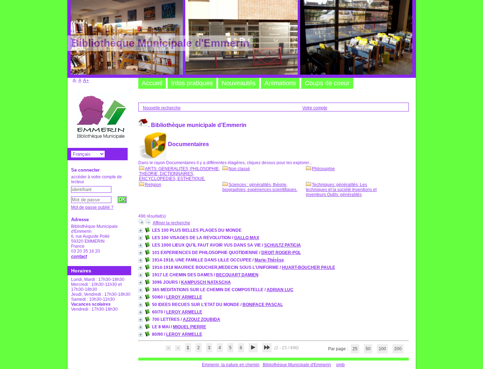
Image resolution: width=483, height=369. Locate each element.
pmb (340, 364)
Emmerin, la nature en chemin (231, 364)
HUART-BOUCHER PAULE (308, 267)
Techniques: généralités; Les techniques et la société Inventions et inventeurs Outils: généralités (341, 189)
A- (75, 80)
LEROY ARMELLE (184, 297)
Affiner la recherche (171, 222)
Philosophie (323, 168)
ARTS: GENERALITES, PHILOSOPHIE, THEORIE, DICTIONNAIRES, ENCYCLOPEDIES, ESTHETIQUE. (179, 173)
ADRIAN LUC (280, 289)
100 (382, 348)
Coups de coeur (327, 83)
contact (79, 256)
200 (398, 348)
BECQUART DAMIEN (237, 274)
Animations (280, 83)
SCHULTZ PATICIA (282, 245)
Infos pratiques (192, 83)
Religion (153, 184)
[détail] (140, 230)
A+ (86, 80)
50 (368, 348)
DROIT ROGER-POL (281, 252)
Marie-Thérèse (269, 260)
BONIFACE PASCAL (263, 304)
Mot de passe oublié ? (92, 207)
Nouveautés (239, 83)
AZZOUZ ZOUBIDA (201, 319)
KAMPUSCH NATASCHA (206, 282)
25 (355, 348)
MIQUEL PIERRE (189, 326)
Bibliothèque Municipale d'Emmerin (297, 364)
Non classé (239, 168)
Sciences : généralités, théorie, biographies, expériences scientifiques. (259, 187)
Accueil (152, 83)
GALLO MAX (246, 237)
